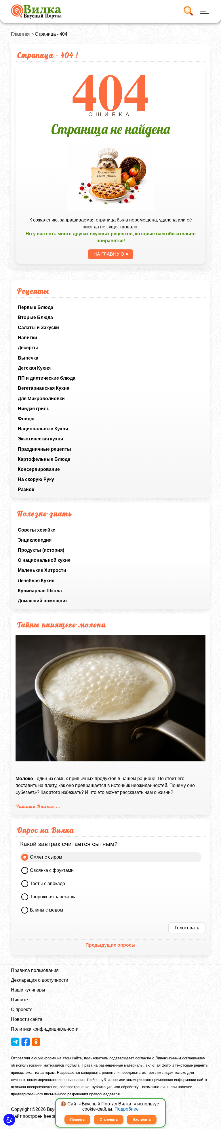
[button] (9, 1119)
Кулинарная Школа (40, 590)
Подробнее (127, 1109)
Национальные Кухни (43, 428)
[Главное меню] (203, 11)
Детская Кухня (34, 368)
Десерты (28, 347)
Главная (20, 34)
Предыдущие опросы (110, 945)
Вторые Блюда (35, 317)
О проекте (22, 1009)
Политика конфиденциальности (45, 1029)
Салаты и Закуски (38, 327)
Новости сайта (26, 1019)
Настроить (142, 1119)
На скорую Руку (36, 479)
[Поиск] (188, 11)
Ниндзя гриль (33, 408)
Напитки (27, 337)
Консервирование (39, 469)
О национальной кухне (44, 560)
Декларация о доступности (39, 980)
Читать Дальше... (38, 806)
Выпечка (28, 358)
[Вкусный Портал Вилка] (36, 11)
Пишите (19, 999)
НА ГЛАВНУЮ (109, 254)
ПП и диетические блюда (46, 378)
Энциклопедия (35, 540)
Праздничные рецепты (44, 449)
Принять (77, 1119)
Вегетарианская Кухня (43, 388)
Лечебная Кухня (36, 580)
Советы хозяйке (36, 530)
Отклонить (109, 1119)
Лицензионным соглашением (180, 1058)
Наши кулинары (28, 989)
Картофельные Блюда (44, 459)
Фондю (26, 418)
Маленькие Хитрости (42, 570)
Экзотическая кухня (40, 438)
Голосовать (187, 927)
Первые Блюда (35, 307)
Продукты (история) (41, 550)
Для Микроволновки (41, 398)
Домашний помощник (43, 600)
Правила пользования (35, 970)
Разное (26, 489)
